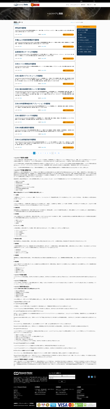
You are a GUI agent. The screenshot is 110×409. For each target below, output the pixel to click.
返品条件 (16, 397)
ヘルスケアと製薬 (83, 32)
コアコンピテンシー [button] (74, 4)
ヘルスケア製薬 (80, 389)
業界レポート (16, 392)
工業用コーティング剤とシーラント (86, 49)
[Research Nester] (21, 4)
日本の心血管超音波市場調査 (25, 139)
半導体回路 (79, 398)
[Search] (94, 1)
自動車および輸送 (83, 37)
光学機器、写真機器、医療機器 (85, 51)
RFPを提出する (86, 26)
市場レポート (90, 4)
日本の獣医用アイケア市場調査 (26, 116)
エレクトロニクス (80, 394)
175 (55, 153)
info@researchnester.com (61, 394)
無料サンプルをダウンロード (68, 34)
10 (50, 153)
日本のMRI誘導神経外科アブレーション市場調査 (32, 104)
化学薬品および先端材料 (84, 40)
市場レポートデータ (18, 395)
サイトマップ (16, 398)
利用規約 (32, 403)
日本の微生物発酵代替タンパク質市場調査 (30, 89)
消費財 (81, 34)
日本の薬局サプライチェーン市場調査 (29, 76)
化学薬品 (79, 392)
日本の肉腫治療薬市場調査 (24, 128)
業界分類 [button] (83, 4)
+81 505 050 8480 (35, 1)
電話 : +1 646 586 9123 (61, 392)
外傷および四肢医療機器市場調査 (27, 40)
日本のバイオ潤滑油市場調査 (25, 64)
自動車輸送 (79, 390)
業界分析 (16, 390)
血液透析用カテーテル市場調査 (26, 52)
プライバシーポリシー (23, 403)
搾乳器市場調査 (20, 28)
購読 (62, 381)
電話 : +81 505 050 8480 (40, 392)
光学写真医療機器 (80, 395)
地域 (95, 4)
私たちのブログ (17, 394)
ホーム (67, 4)
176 (58, 153)
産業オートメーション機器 (82, 397)
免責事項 (16, 403)
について (16, 1)
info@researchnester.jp (24, 1)
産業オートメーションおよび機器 (86, 46)
